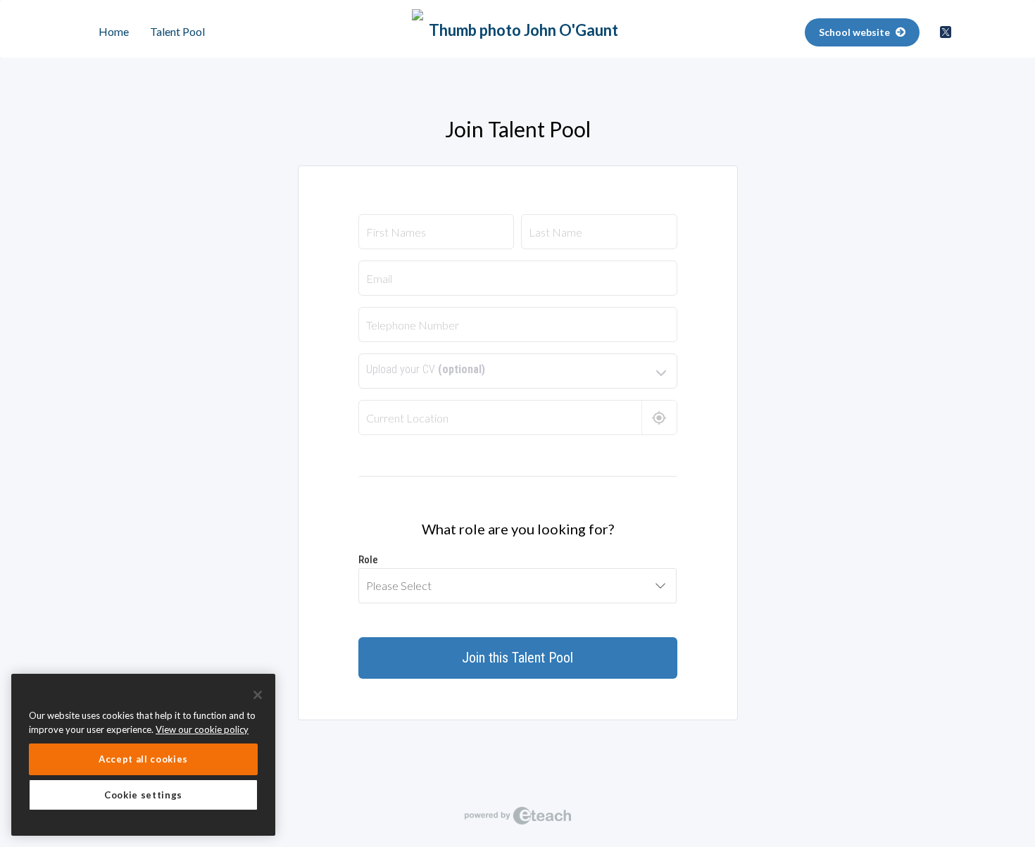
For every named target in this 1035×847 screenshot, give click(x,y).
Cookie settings (143, 795)
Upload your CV (425, 369)
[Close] (257, 694)
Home (114, 31)
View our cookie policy (202, 729)
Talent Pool (177, 31)
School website (855, 32)
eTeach (517, 815)
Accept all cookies (143, 759)
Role (368, 559)
